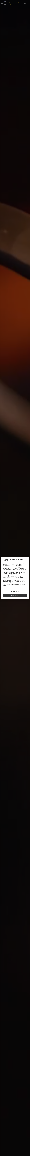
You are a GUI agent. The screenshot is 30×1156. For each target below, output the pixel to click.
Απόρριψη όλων (15, 591)
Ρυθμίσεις (5, 587)
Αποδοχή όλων (15, 595)
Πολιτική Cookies (17, 565)
